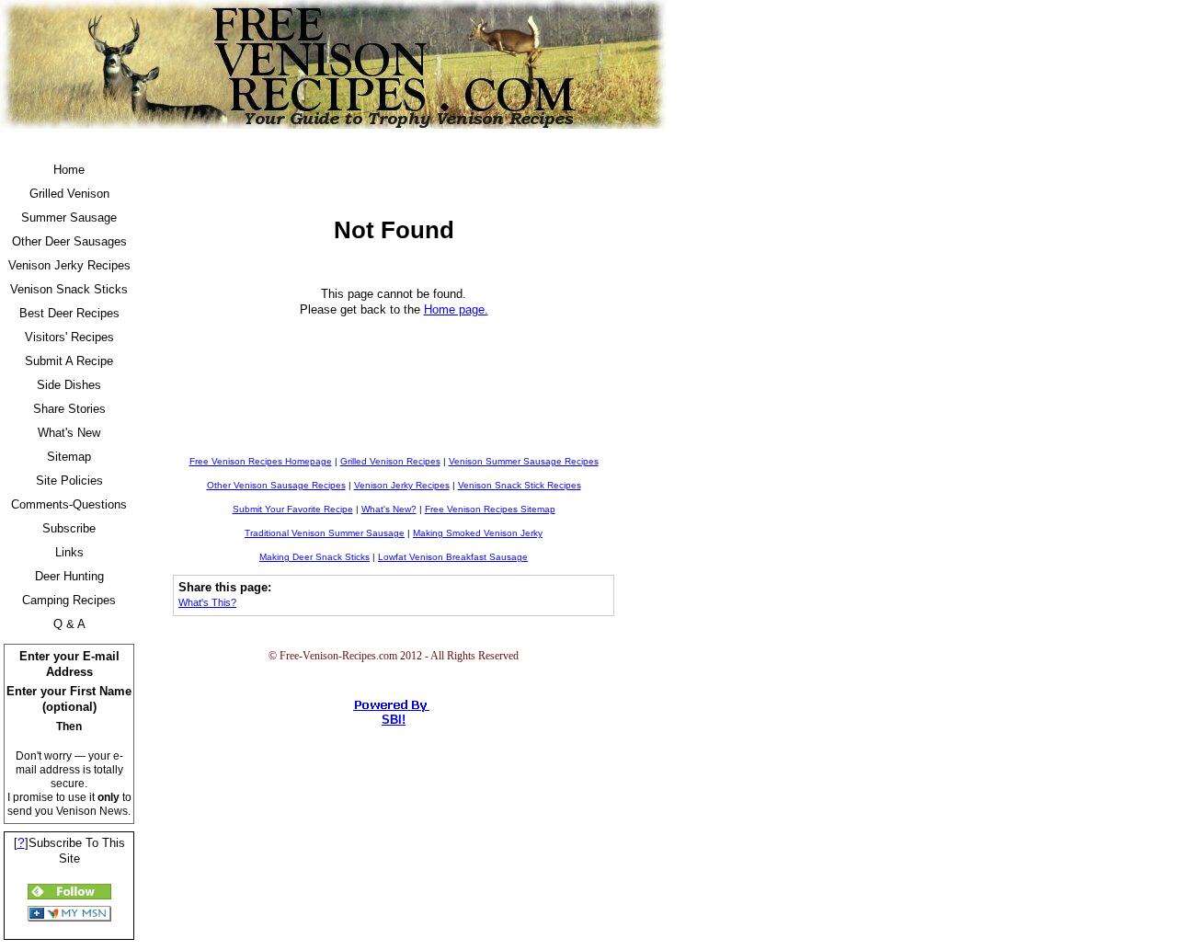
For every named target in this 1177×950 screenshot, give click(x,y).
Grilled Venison (69, 193)
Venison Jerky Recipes (69, 265)
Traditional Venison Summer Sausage (325, 533)
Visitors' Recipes (69, 337)
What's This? (207, 602)
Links (69, 552)
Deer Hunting (69, 576)
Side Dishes (69, 385)
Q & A (69, 624)
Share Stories (69, 409)
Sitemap (69, 457)
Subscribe (69, 528)
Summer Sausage (69, 217)
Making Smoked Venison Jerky (478, 533)
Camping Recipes (69, 600)
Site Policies (69, 480)
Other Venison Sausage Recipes (276, 485)
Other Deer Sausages (69, 241)
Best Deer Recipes (69, 313)
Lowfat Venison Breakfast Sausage (453, 557)
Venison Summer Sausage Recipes (524, 461)
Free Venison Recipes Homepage (260, 461)
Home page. (456, 309)
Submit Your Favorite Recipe (293, 509)
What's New (69, 433)
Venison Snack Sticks (69, 289)
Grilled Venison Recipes (390, 461)
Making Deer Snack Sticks (314, 557)
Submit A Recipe (69, 361)
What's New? (389, 509)
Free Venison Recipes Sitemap (490, 509)
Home (69, 170)
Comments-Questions (69, 504)
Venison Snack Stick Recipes (519, 485)
